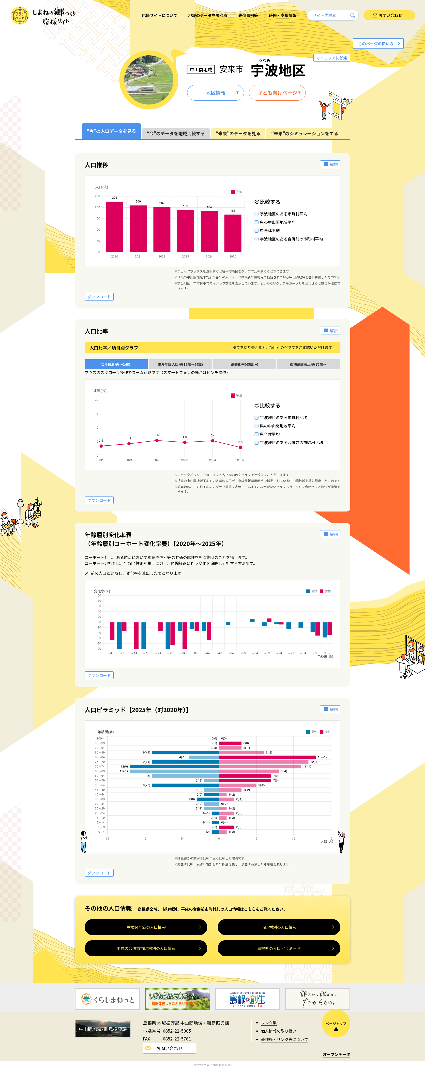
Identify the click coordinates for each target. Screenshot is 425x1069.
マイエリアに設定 (332, 58)
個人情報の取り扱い (278, 1031)
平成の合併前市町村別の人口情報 (146, 948)
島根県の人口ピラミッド (279, 948)
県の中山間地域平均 (277, 222)
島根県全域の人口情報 (146, 927)
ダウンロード (99, 297)
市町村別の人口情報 (279, 927)
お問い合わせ (169, 1048)
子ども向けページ (277, 92)
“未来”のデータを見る (238, 133)
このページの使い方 (376, 43)
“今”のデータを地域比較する (176, 133)
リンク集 (269, 1022)
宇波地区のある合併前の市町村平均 (291, 239)
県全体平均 (270, 230)
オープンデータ (336, 1054)
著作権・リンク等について (284, 1039)
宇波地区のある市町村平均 (283, 214)
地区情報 (216, 92)
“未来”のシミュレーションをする (304, 133)
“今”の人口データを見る (111, 131)
